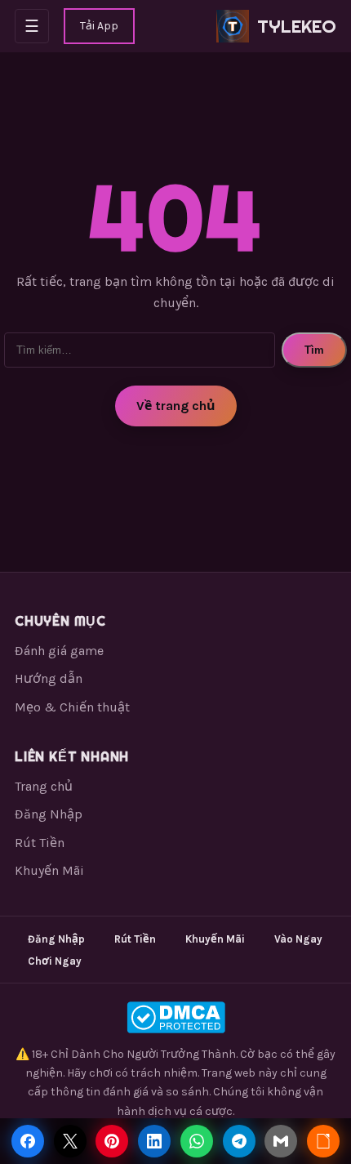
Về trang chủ (175, 405)
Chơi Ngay (55, 961)
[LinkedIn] (154, 1141)
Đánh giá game (59, 650)
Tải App (99, 26)
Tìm (314, 350)
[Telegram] (239, 1141)
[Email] (280, 1141)
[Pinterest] (112, 1141)
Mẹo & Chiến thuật (72, 707)
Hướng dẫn (48, 678)
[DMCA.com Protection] (175, 1017)
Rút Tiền (39, 842)
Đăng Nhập (48, 814)
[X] (70, 1141)
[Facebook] (27, 1141)
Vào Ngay (298, 939)
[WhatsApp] (196, 1141)
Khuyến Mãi (49, 870)
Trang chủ (44, 786)
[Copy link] (323, 1141)
